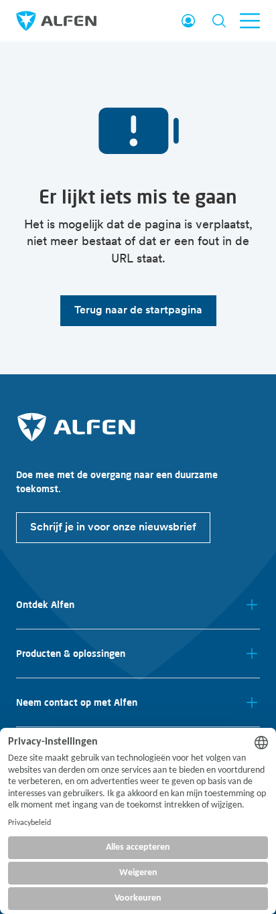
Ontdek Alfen (45, 605)
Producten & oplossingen (70, 654)
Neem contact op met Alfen (76, 702)
